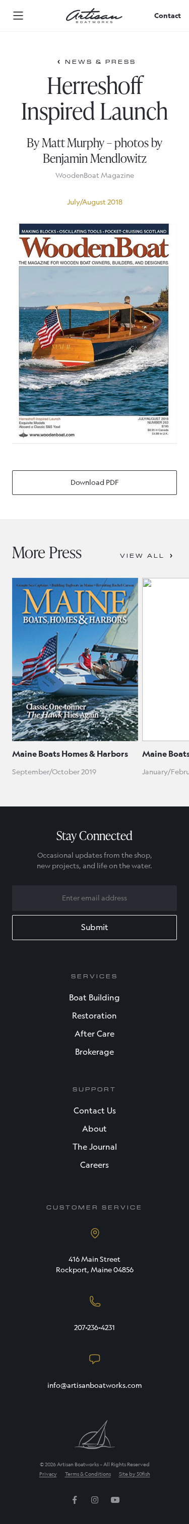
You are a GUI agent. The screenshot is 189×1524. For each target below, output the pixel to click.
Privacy (48, 1474)
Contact (167, 15)
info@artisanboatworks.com (94, 1385)
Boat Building (94, 997)
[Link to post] (75, 659)
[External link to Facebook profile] (75, 1503)
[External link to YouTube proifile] (115, 1503)
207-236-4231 (94, 1327)
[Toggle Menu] (18, 16)
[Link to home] (94, 15)
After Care (94, 1034)
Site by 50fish (134, 1474)
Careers (94, 1165)
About (94, 1129)
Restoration (94, 1015)
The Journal (95, 1147)
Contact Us (95, 1110)
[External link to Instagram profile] (95, 1503)
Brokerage (94, 1052)
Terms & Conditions (88, 1474)
